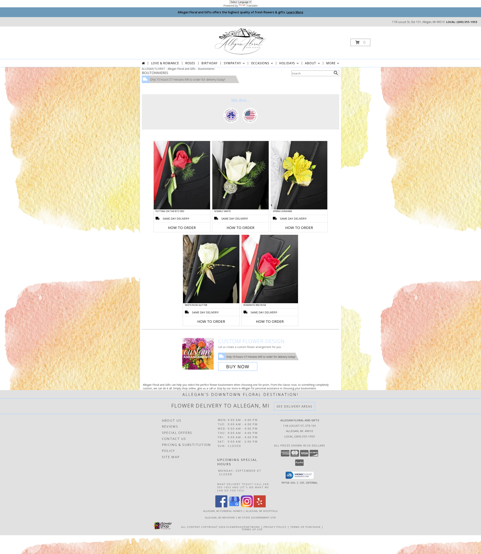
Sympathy (232, 63)
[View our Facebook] (221, 506)
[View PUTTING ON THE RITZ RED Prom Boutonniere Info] (182, 175)
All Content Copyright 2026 (203, 527)
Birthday (209, 63)
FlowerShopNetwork (243, 527)
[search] (336, 73)
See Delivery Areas (294, 406)
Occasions (260, 63)
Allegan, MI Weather (220, 517)
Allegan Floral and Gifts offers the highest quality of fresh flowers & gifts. (240, 12)
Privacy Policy (275, 527)
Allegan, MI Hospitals (262, 511)
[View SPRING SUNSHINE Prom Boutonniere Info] (299, 175)
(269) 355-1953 (467, 22)
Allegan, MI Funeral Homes (223, 511)
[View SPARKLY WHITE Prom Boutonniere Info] (240, 175)
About (310, 63)
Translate (252, 5)
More (330, 63)
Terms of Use (252, 529)
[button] (360, 42)
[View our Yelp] (260, 506)
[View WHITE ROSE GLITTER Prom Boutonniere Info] (211, 269)
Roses (190, 63)
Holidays (287, 63)
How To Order (182, 227)
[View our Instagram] (247, 506)
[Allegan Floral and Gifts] (240, 41)
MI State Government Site (257, 517)
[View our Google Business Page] (234, 506)
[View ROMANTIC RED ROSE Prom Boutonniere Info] (270, 269)
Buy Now (237, 366)
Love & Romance (165, 63)
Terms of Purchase (305, 527)
